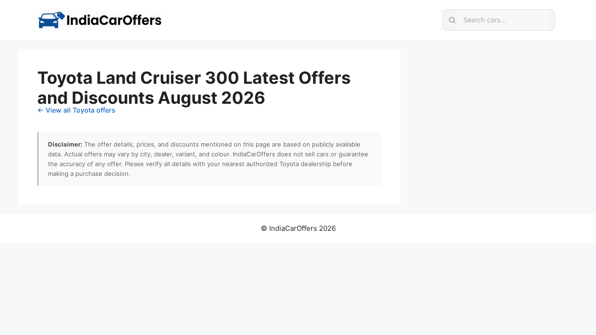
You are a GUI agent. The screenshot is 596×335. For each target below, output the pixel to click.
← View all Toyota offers (76, 110)
